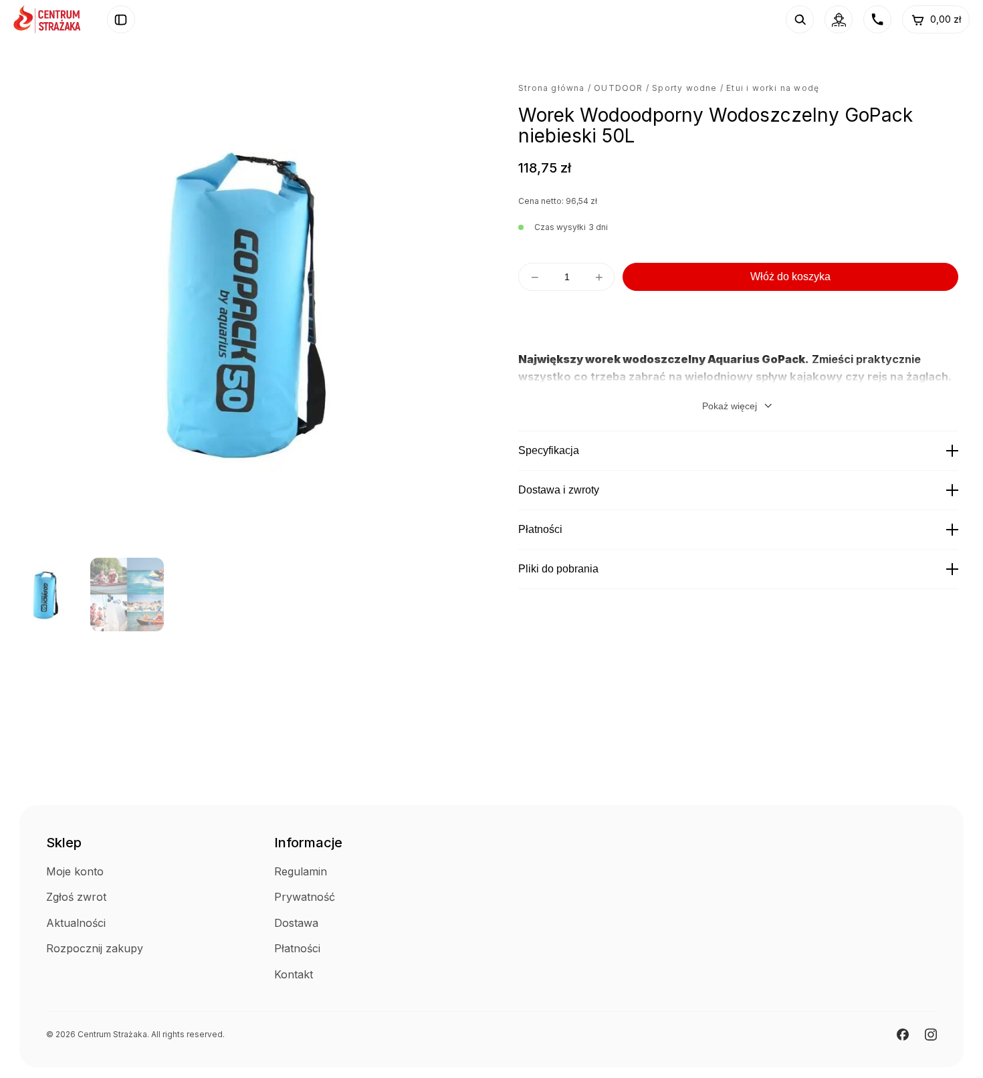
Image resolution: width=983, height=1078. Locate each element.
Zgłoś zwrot (76, 896)
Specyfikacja (548, 450)
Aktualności (76, 923)
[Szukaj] (800, 19)
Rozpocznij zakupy (94, 948)
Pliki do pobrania (558, 568)
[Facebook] (903, 1035)
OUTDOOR (618, 88)
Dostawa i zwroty (558, 490)
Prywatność (304, 896)
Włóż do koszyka (790, 276)
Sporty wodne (684, 88)
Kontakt (293, 974)
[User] (839, 19)
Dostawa (296, 923)
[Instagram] (931, 1035)
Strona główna (551, 88)
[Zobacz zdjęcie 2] (127, 594)
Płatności (540, 529)
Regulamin (300, 871)
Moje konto (75, 871)
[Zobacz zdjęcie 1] (45, 594)
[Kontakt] (877, 19)
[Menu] (121, 19)
